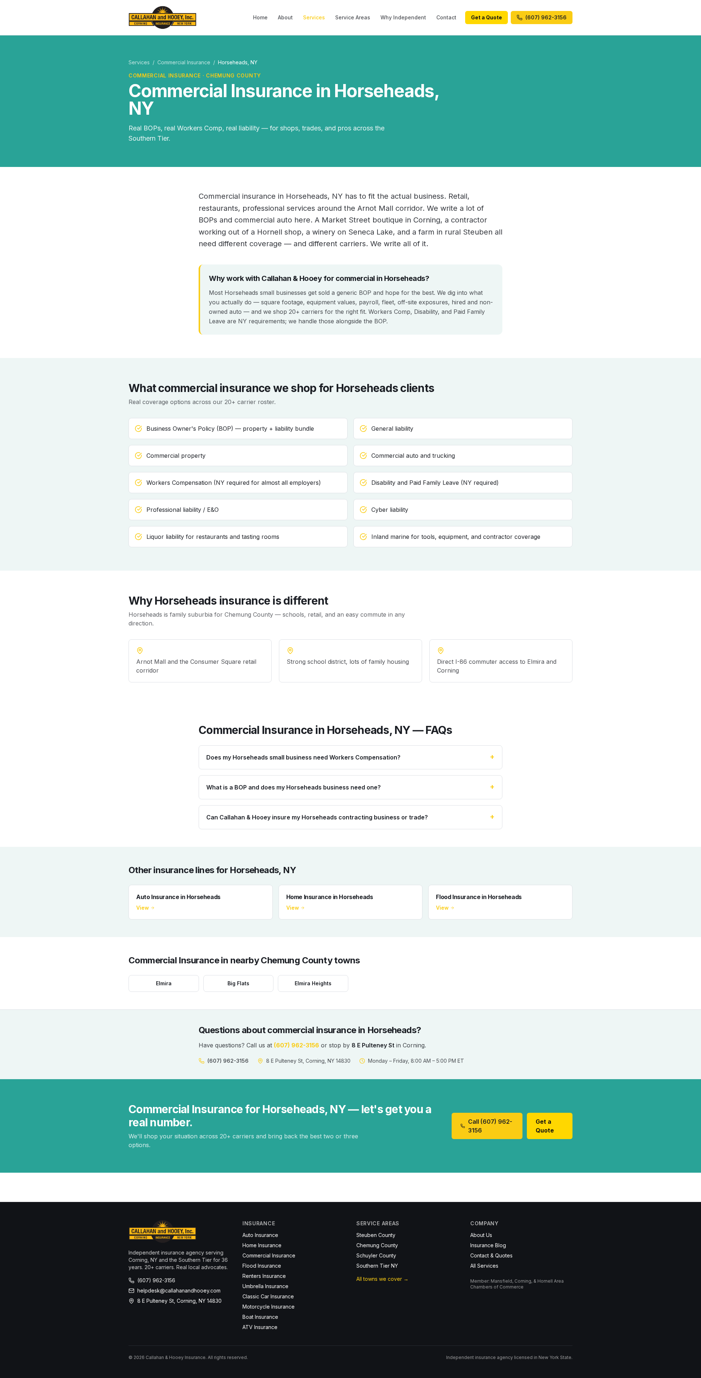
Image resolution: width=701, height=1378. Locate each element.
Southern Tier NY (377, 1266)
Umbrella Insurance (265, 1286)
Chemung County (377, 1245)
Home (260, 17)
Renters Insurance (264, 1276)
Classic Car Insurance (268, 1296)
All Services (484, 1266)
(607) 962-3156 (296, 1045)
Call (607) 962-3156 (490, 1126)
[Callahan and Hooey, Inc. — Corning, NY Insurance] (162, 17)
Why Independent (403, 17)
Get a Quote (486, 17)
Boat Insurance (260, 1317)
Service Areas (352, 17)
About (285, 17)
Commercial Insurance (183, 62)
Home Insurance (261, 1245)
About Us (481, 1235)
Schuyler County (376, 1255)
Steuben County (375, 1235)
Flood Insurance (261, 1266)
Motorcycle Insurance (268, 1306)
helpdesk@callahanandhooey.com (179, 1290)
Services (314, 17)
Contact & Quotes (491, 1255)
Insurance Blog (488, 1245)
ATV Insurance (259, 1327)
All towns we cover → (382, 1279)
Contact (446, 17)
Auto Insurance (260, 1235)
